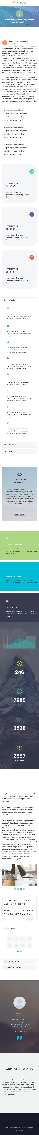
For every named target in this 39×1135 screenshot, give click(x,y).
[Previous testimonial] (2, 1018)
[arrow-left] (4, 877)
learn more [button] (19, 514)
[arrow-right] (35, 877)
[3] (21, 889)
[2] (18, 889)
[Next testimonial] (37, 1018)
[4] (24, 889)
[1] (15, 889)
